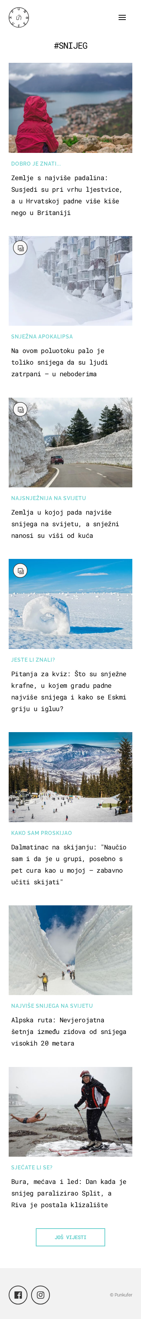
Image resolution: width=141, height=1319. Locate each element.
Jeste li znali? (33, 660)
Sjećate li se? (32, 1167)
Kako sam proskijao (41, 833)
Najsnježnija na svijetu (48, 498)
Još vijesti (70, 1237)
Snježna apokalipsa (42, 337)
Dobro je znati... (36, 164)
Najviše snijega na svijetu (52, 1006)
